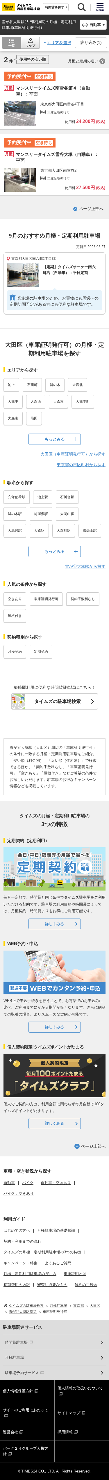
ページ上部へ (91, 208)
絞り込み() (91, 42)
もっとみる (54, 439)
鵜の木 (55, 385)
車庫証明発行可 (46, 599)
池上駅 (42, 497)
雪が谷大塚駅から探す (85, 566)
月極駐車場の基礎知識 (56, 1230)
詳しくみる (54, 924)
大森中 (13, 402)
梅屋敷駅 (41, 514)
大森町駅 (64, 531)
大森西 (36, 402)
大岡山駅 (67, 514)
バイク (27, 1183)
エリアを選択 (59, 42)
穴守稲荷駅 (16, 497)
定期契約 (41, 652)
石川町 (32, 385)
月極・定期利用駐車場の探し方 (29, 1274)
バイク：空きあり (18, 1193)
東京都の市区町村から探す (81, 464)
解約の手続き (86, 1285)
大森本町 (83, 402)
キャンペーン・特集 (20, 1263)
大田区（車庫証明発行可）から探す (73, 454)
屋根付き (15, 616)
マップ (30, 45)
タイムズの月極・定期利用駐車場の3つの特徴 (42, 1252)
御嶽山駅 (90, 531)
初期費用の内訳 (16, 1285)
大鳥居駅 (15, 531)
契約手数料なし (83, 599)
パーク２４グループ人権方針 (25, 1451)
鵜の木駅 (15, 514)
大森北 (77, 385)
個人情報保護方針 (18, 1391)
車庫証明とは (75, 1274)
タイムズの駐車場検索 (57, 701)
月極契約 (15, 652)
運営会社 (10, 1432)
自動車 (9, 1183)
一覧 (11, 45)
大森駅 (39, 531)
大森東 (58, 402)
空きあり (15, 599)
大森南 (13, 418)
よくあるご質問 (58, 1263)
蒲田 (34, 418)
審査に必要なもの (52, 1285)
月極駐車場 (14, 1357)
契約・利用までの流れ (22, 1241)
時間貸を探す (54, 7)
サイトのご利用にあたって (25, 1410)
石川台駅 (67, 497)
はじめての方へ (16, 1230)
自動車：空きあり (56, 1183)
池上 (11, 385)
